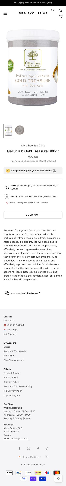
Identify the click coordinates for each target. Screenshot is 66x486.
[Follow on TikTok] (47, 448)
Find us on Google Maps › (16, 438)
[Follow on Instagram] (28, 448)
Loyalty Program (12, 395)
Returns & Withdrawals (15, 351)
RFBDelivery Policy (13, 390)
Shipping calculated (33, 161)
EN (52, 10)
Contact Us (9, 320)
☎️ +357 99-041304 (14, 325)
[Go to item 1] (8, 131)
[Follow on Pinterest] (37, 448)
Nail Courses (10, 334)
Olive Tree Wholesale (14, 360)
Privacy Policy (11, 377)
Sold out (33, 215)
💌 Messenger (11, 329)
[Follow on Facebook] (19, 448)
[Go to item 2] (20, 130)
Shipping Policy (11, 382)
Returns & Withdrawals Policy (18, 386)
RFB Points (9, 355)
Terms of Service (12, 373)
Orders (7, 347)
